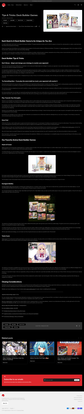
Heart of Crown (20, 20)
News (32, 4)
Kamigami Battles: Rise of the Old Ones (10, 186)
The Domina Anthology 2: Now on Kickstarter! (13, 316)
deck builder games (31, 289)
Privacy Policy (79, 395)
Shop (13, 4)
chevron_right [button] (81, 338)
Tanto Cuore (4, 239)
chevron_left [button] (78, 338)
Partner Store (19, 4)
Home (9, 4)
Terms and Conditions (78, 397)
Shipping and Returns (78, 399)
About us (26, 4)
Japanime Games (7, 410)
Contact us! (80, 401)
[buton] (5, 408)
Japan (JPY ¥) (5, 408)
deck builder (12, 20)
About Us (5, 403)
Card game (5, 20)
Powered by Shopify (20, 410)
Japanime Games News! (11, 26)
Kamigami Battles (29, 20)
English (12, 408)
